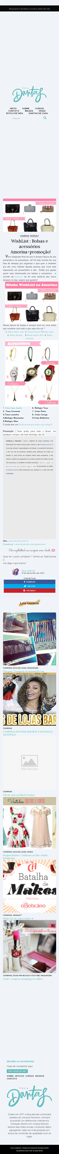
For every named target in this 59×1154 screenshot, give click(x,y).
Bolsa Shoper (16, 335)
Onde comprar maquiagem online (23, 978)
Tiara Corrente (12, 411)
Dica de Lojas (19, 668)
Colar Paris (40, 411)
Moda (42, 111)
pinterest (31, 591)
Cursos (39, 108)
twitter (31, 586)
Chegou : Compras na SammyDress (23, 671)
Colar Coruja (41, 414)
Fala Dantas (28, 571)
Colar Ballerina (41, 418)
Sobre (25, 108)
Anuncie (39, 1076)
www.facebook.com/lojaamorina (30, 544)
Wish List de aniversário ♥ (18, 918)
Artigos (19, 1076)
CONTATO (13, 111)
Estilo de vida (14, 113)
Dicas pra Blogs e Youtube (26, 975)
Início (13, 108)
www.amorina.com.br (18, 541)
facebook (30, 582)
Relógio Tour (41, 408)
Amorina (19, 276)
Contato (12, 1079)
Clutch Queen (34, 332)
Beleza (29, 111)
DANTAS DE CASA (38, 113)
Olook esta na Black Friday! (19, 794)
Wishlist (34, 236)
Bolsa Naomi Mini (35, 335)
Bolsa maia (48, 332)
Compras (24, 236)
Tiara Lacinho (12, 414)
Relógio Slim (11, 421)
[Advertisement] (29, 48)
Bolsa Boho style (16, 332)
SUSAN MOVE (38, 1151)
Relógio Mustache (14, 418)
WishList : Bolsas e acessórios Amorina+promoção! (31, 246)
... (2, 3)
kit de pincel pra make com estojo (35, 424)
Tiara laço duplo (14, 408)
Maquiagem (32, 668)
